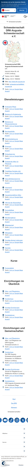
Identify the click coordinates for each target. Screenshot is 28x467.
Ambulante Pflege (10, 107)
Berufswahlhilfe (10, 131)
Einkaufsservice (10, 154)
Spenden (8, 248)
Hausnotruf (8, 187)
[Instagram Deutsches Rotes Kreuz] (16, 420)
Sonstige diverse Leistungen (14, 240)
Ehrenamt (8, 146)
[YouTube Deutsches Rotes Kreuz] (5, 420)
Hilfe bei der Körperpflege (13, 203)
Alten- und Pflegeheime (12, 291)
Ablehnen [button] (7, 465)
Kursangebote (9, 268)
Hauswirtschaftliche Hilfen (13, 195)
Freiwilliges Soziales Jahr (13, 171)
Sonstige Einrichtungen (12, 308)
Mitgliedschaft (9, 225)
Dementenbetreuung (11, 139)
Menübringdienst (10, 218)
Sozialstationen (10, 315)
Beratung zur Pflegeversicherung (11, 123)
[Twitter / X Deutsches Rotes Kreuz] (22, 420)
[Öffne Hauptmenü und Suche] (25, 16)
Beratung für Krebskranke (13, 114)
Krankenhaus (9, 299)
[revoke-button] (4, 463)
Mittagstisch (8, 233)
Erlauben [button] (21, 465)
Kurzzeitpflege (9, 210)
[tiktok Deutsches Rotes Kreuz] (11, 420)
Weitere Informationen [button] (7, 460)
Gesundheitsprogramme (12, 179)
